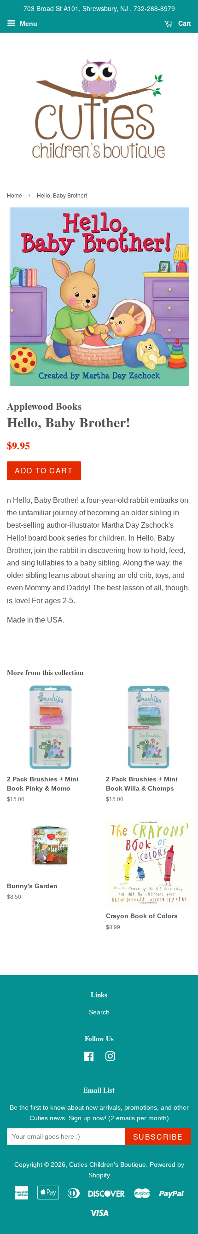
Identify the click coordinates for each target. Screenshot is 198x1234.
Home (14, 195)
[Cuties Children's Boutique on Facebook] (88, 1058)
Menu (27, 23)
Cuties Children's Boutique (107, 1164)
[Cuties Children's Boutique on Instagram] (110, 1058)
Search (99, 1012)
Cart (183, 23)
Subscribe (158, 1136)
